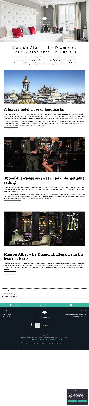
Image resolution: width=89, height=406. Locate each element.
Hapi (53, 343)
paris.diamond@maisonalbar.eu (13, 36)
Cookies (49, 343)
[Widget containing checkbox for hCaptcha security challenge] (64, 237)
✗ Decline (82, 401)
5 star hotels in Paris (7, 293)
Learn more (77, 403)
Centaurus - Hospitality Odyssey (39, 337)
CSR (49, 342)
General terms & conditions (31, 342)
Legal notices (23, 342)
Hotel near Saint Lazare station (10, 296)
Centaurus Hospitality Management (61, 337)
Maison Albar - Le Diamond (61, 342)
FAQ (52, 342)
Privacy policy (40, 342)
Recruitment (45, 342)
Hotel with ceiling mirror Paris (9, 294)
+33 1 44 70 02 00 (10, 34)
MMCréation (61, 343)
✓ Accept (72, 401)
